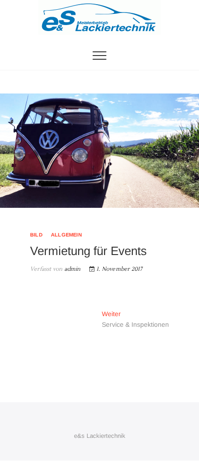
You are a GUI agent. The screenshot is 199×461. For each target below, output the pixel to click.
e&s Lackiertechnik (99, 435)
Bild (36, 234)
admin (71, 269)
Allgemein (66, 234)
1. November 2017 (118, 269)
